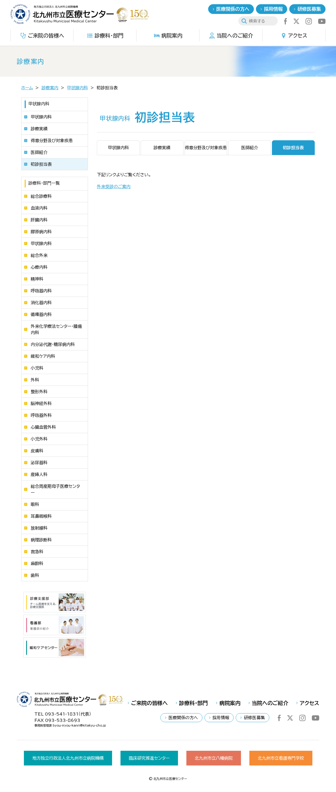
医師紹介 (39, 152)
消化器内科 (41, 303)
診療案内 (49, 88)
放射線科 (39, 528)
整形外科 (39, 392)
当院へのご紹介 (235, 35)
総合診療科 (41, 196)
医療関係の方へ (232, 9)
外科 (35, 380)
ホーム (27, 88)
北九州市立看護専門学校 (281, 758)
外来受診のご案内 (113, 186)
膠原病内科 (41, 232)
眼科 (35, 504)
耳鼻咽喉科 (41, 516)
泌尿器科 (39, 462)
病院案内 (171, 35)
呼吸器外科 (41, 415)
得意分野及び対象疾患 (52, 140)
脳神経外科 (41, 403)
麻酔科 (37, 563)
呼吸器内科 (41, 291)
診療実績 (39, 129)
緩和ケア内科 (43, 356)
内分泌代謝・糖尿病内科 (53, 344)
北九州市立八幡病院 (214, 758)
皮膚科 (37, 451)
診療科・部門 (108, 35)
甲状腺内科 (77, 88)
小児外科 (39, 439)
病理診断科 (41, 540)
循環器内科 (41, 314)
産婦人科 (39, 474)
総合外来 (39, 255)
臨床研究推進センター (149, 758)
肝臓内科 (39, 220)
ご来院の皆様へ (46, 35)
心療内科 (39, 267)
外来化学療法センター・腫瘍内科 (56, 329)
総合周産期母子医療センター (55, 489)
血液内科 (39, 208)
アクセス (297, 35)
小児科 (37, 368)
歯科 (35, 575)
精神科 (37, 279)
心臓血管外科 (43, 427)
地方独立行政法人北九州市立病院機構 (68, 758)
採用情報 (273, 9)
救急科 (37, 552)
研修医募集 (309, 9)
